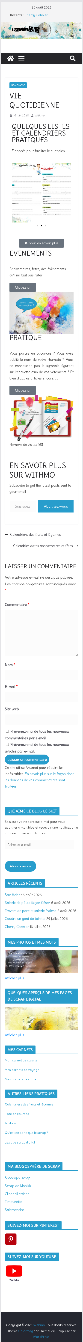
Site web (12, 709)
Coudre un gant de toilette (25, 918)
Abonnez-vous (56, 506)
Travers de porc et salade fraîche (30, 911)
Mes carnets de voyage (22, 1070)
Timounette (13, 1202)
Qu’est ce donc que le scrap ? (26, 1133)
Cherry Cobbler (36, 15)
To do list (11, 1123)
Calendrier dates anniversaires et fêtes (43, 546)
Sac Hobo (13, 895)
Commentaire (17, 604)
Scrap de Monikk (18, 1186)
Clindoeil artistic (17, 1194)
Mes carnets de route (20, 1079)
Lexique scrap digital (20, 1142)
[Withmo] (10, 58)
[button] (17, 193)
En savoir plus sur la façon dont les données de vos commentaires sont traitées (39, 780)
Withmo (39, 115)
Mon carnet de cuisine (21, 1060)
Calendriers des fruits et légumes (35, 534)
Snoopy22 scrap (17, 1178)
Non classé (18, 85)
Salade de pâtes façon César (27, 903)
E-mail (11, 686)
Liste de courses (17, 1114)
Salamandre (14, 1210)
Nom (10, 664)
